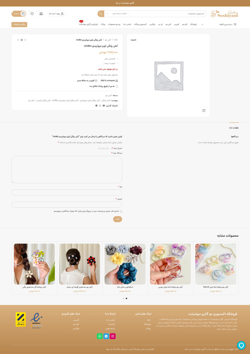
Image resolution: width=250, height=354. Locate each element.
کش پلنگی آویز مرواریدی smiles (65, 100)
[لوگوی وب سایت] (224, 13)
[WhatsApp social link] (100, 106)
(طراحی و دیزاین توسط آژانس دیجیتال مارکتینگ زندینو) (130, 349)
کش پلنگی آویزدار (43, 100)
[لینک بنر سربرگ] (125, 3)
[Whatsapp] (100, 336)
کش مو (108, 40)
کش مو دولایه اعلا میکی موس (170, 287)
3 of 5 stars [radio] (103, 148)
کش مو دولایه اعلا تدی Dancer (215, 287)
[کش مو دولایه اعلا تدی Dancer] (215, 264)
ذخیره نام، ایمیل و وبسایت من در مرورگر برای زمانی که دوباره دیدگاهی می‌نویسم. (86, 211)
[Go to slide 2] (123, 298)
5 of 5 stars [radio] (99, 148)
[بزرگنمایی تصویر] (203, 110)
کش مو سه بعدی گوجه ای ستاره (80, 287)
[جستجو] (101, 13)
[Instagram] (113, 336)
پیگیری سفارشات (19, 24)
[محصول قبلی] (25, 40)
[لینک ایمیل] (104, 106)
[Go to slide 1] (126, 298)
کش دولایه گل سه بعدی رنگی (34, 287)
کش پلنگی (106, 100)
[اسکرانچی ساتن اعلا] (125, 264)
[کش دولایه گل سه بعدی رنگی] (34, 264)
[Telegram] (106, 336)
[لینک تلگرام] (96, 106)
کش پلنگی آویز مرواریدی (90, 100)
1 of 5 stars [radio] (108, 148)
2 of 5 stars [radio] (105, 148)
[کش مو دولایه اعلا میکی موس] (170, 264)
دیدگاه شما (116, 153)
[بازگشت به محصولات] (21, 40)
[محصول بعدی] (18, 40)
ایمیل (119, 199)
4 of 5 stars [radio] (101, 148)
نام (120, 187)
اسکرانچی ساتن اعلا (125, 287)
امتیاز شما (117, 148)
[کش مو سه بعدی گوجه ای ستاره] (79, 264)
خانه (116, 40)
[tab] (234, 126)
